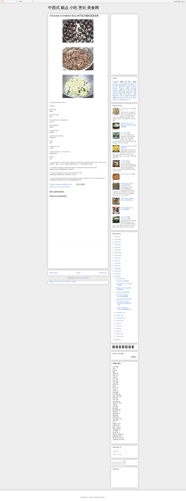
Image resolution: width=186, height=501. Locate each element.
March (118, 333)
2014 (116, 266)
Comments (118, 454)
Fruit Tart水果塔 (125, 133)
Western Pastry (118, 96)
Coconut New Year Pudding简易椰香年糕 (123, 308)
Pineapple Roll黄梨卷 (122, 281)
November (119, 312)
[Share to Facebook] (82, 184)
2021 (116, 250)
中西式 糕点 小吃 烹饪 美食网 (73, 8)
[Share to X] (80, 184)
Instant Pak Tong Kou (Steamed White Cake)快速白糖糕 (128, 125)
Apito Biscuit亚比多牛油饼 (124, 299)
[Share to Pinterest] (84, 184)
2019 (116, 255)
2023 (116, 244)
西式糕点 (132, 96)
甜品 (117, 98)
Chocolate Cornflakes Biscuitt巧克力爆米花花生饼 (123, 303)
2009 (116, 339)
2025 (116, 239)
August (118, 320)
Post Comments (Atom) (82, 278)
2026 (116, 236)
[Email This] (77, 184)
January (119, 336)
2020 (116, 252)
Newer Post (54, 273)
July (117, 323)
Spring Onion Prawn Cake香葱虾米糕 (127, 184)
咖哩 (127, 99)
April (117, 331)
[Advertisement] (78, 255)
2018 (116, 258)
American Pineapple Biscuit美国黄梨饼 (122, 295)
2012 (116, 271)
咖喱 (123, 99)
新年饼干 (67, 187)
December (119, 278)
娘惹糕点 (122, 86)
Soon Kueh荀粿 (125, 217)
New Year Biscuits (59, 187)
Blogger (103, 497)
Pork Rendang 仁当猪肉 (128, 174)
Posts (117, 451)
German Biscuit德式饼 (122, 292)
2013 (116, 268)
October (119, 315)
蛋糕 (128, 82)
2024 (116, 242)
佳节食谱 (128, 90)
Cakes (116, 82)
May (117, 328)
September (120, 318)
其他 (123, 92)
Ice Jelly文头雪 (125, 161)
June (118, 326)
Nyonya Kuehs (118, 84)
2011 (116, 273)
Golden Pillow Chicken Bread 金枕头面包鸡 (127, 199)
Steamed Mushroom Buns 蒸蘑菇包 (127, 208)
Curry (117, 99)
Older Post (102, 273)
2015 (116, 263)
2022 (116, 247)
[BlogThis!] (78, 184)
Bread (130, 98)
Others (115, 92)
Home (78, 273)
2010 (116, 276)
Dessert (123, 98)
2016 (116, 260)
